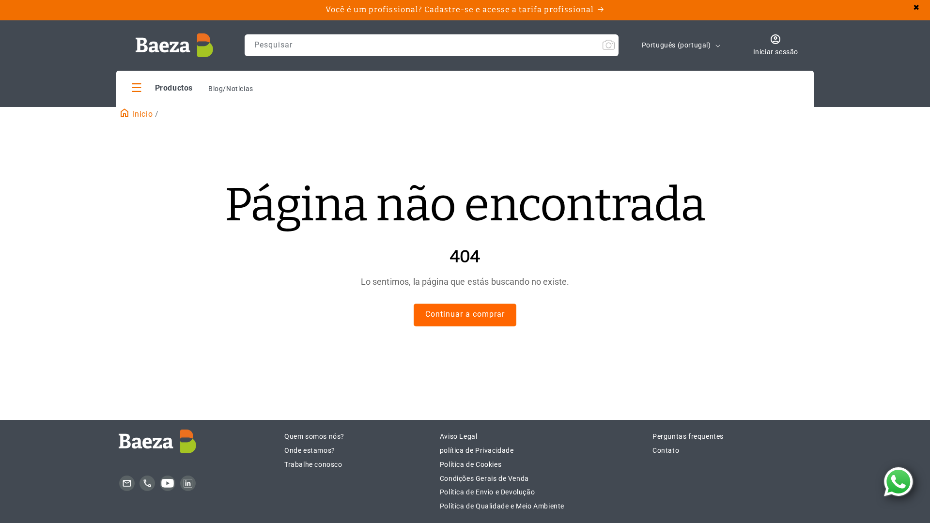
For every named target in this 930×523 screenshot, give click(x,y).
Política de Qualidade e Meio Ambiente (502, 506)
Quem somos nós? (314, 436)
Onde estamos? (309, 450)
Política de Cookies (470, 464)
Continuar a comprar (465, 314)
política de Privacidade (477, 450)
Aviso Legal (459, 436)
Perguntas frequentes (688, 436)
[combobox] (432, 45)
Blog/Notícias (230, 88)
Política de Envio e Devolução (487, 492)
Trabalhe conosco (313, 464)
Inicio (141, 114)
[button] (162, 87)
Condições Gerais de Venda (484, 478)
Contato (665, 450)
